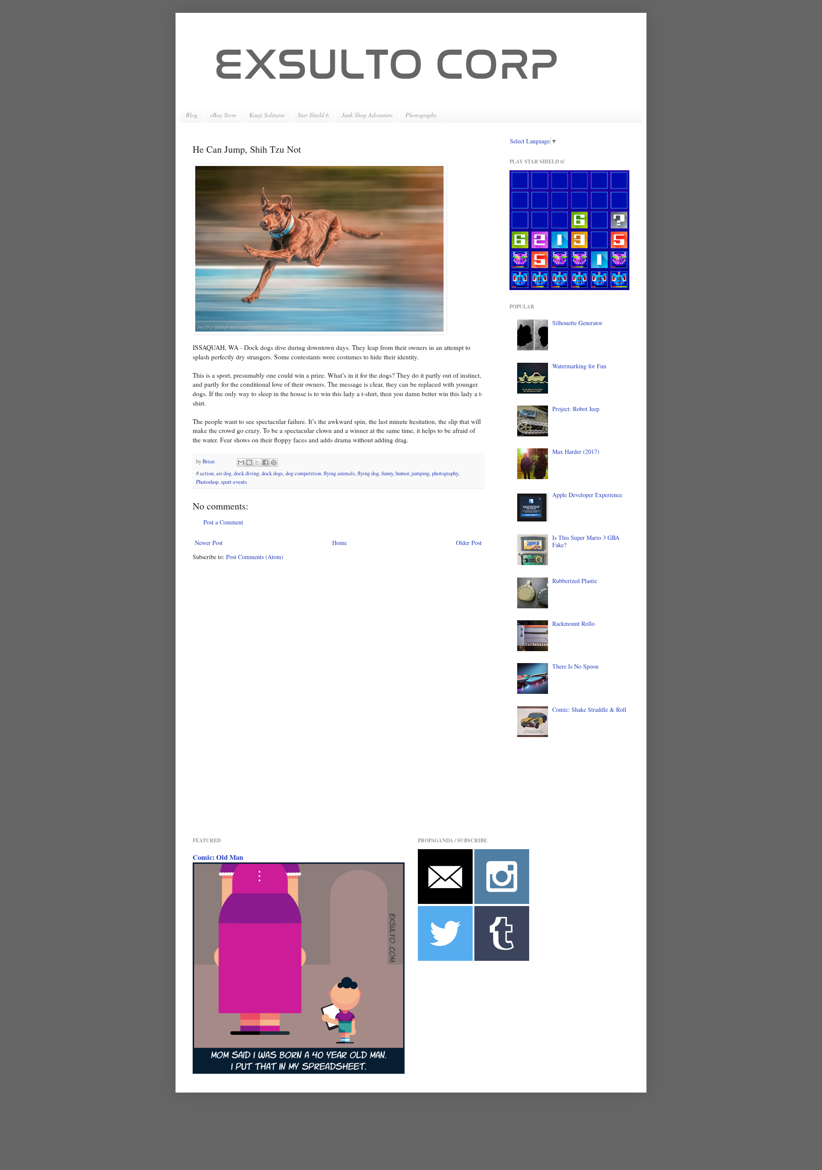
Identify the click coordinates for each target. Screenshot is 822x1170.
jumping (420, 473)
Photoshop (207, 482)
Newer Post (209, 543)
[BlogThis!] (249, 462)
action (207, 473)
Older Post (469, 543)
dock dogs (272, 473)
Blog (191, 115)
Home (339, 543)
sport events (234, 482)
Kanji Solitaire (267, 115)
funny (387, 473)
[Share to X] (257, 462)
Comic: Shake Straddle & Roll (589, 709)
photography (445, 473)
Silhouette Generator (577, 323)
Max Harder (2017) (575, 451)
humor (402, 473)
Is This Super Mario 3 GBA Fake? (585, 541)
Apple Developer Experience (587, 495)
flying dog (368, 473)
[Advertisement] (348, 802)
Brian (209, 461)
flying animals (339, 473)
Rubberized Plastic (574, 581)
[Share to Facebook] (265, 462)
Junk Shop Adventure (367, 115)
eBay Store (223, 115)
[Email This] (241, 462)
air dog (223, 473)
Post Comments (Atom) (254, 557)
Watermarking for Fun (579, 366)
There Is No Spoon (575, 666)
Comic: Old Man (218, 857)
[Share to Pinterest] (273, 462)
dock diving (246, 473)
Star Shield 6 (313, 115)
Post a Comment (223, 522)
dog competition (303, 473)
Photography (421, 115)
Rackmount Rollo (573, 623)
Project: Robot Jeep (575, 409)
